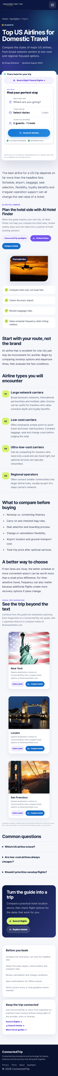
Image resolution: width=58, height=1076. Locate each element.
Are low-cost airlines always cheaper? (21, 859)
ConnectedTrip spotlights (15, 238)
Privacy (5, 1065)
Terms (14, 1065)
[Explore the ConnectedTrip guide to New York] (29, 648)
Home (5, 19)
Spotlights (15, 19)
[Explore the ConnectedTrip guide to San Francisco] (29, 777)
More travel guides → (16, 1029)
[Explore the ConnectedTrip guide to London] (29, 712)
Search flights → (14, 1021)
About (21, 1065)
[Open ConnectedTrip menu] (52, 5)
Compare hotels (11, 246)
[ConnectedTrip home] (13, 5)
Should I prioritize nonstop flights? (26, 872)
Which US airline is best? (20, 846)
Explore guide (18, 684)
